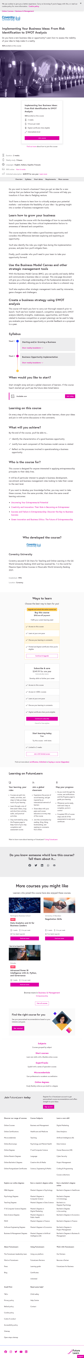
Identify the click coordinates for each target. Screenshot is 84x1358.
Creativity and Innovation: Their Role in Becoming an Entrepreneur (40, 507)
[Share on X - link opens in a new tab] (36, 865)
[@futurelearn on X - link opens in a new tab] (15, 1351)
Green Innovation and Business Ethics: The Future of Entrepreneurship (42, 519)
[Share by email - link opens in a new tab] (54, 865)
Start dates (38, 179)
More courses (63, 179)
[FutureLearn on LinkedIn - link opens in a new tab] (26, 1351)
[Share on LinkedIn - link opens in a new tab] (42, 865)
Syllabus (28, 179)
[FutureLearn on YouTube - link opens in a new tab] (21, 1351)
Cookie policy (34, 6)
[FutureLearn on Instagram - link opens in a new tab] (10, 1351)
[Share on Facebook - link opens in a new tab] (30, 865)
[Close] (80, 3)
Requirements (50, 179)
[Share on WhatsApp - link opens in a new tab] (48, 865)
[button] (32, 348)
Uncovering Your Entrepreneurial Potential (29, 502)
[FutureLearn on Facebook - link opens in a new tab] (5, 1351)
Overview (18, 179)
